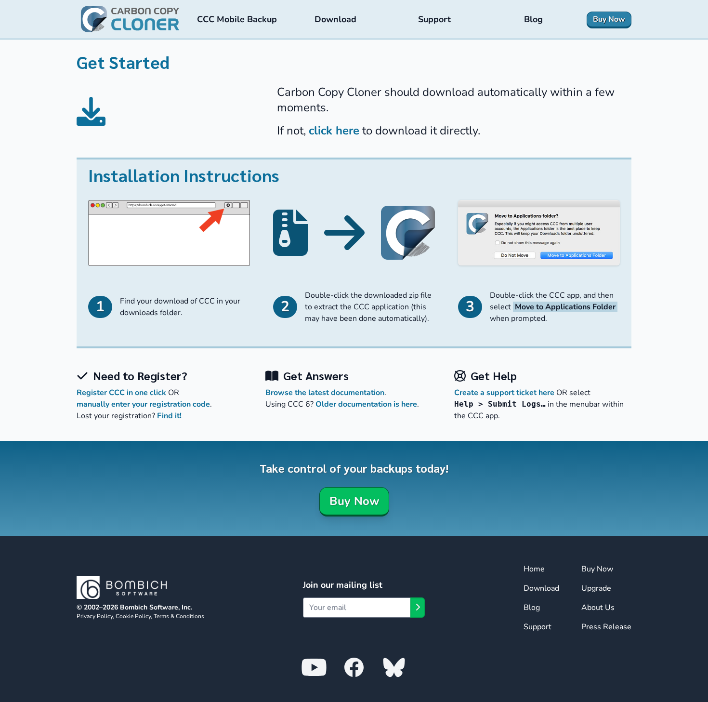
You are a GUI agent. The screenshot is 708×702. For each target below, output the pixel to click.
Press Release (606, 627)
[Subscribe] (417, 607)
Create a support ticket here (504, 392)
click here (334, 130)
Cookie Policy (133, 616)
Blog (532, 607)
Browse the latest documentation (324, 392)
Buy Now (354, 501)
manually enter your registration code (143, 404)
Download (541, 588)
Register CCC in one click (121, 392)
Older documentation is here (366, 404)
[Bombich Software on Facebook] (354, 667)
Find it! (169, 416)
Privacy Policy (95, 616)
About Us (598, 607)
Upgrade (596, 588)
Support (537, 627)
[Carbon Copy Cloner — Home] (130, 19)
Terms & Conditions (179, 616)
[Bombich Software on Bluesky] (394, 667)
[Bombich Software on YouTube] (314, 667)
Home (534, 569)
